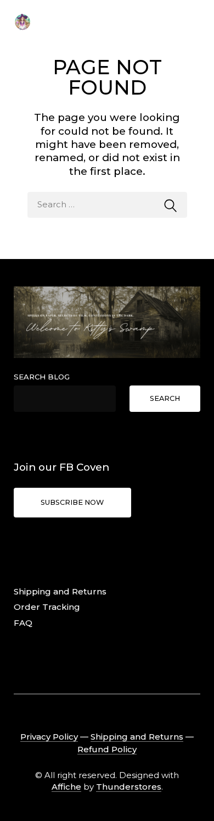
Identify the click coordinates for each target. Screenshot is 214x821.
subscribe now (72, 502)
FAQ (23, 623)
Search (165, 398)
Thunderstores (128, 786)
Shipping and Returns (60, 591)
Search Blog (42, 376)
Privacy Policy (49, 736)
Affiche (66, 786)
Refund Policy (107, 749)
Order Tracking (47, 607)
